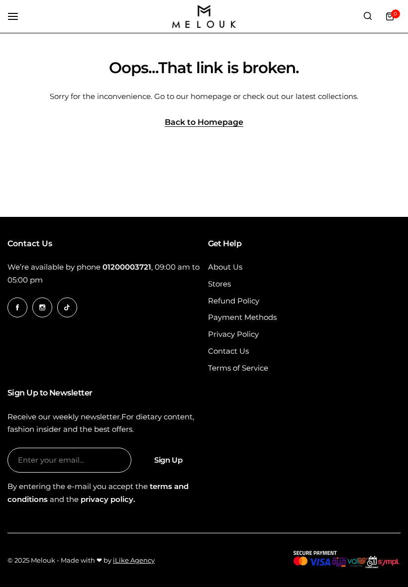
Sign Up (168, 460)
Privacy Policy (233, 334)
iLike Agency (134, 560)
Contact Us (228, 351)
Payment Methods (242, 317)
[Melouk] (204, 16)
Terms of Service (238, 368)
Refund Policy (233, 300)
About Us (225, 267)
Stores (219, 284)
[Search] (368, 16)
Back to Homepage (204, 122)
